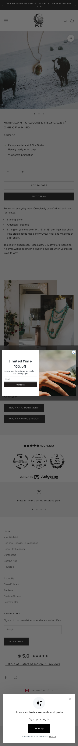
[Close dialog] (73, 352)
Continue (20, 385)
